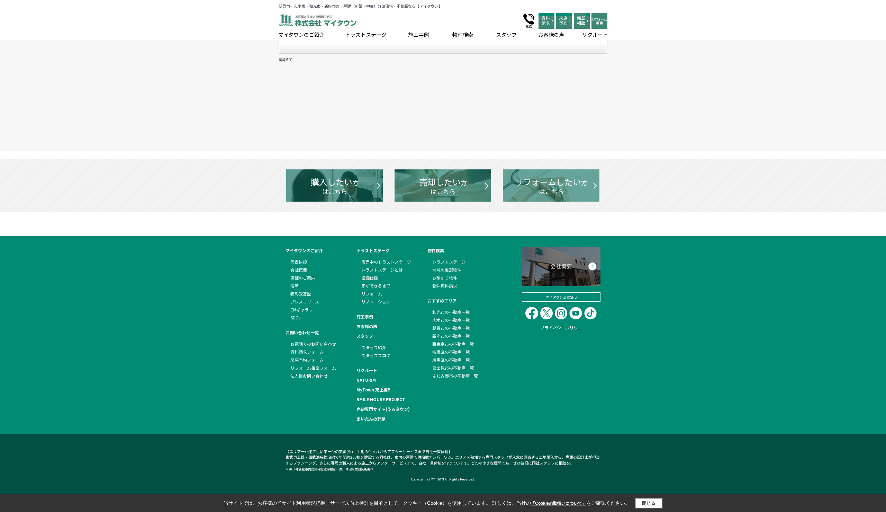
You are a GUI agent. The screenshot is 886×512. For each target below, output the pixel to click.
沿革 (294, 286)
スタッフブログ (375, 355)
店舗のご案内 (302, 278)
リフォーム (371, 294)
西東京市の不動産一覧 (453, 344)
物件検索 (462, 34)
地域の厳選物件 (446, 270)
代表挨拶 (298, 262)
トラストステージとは (382, 270)
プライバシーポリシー (561, 327)
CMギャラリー (303, 309)
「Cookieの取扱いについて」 (558, 503)
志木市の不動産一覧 (451, 320)
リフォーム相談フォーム (313, 368)
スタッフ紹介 (373, 347)
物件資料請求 (444, 286)
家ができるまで (375, 286)
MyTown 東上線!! (373, 389)
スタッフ (506, 34)
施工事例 (418, 34)
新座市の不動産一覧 (451, 336)
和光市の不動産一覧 (451, 312)
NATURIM (366, 380)
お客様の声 (551, 34)
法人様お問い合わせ (309, 376)
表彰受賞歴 (300, 294)
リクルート (595, 34)
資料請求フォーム (307, 352)
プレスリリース (304, 301)
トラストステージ (366, 34)
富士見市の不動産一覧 (453, 368)
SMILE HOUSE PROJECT (380, 399)
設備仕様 (369, 278)
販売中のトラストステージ (386, 262)
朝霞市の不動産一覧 (451, 328)
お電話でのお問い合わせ (313, 344)
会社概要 (298, 270)
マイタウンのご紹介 (301, 34)
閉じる (649, 503)
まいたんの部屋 (371, 419)
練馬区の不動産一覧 (451, 360)
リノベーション (375, 301)
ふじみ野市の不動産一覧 (455, 376)
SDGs (295, 317)
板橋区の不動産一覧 (451, 352)
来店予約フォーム (307, 360)
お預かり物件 (444, 278)
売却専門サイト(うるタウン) (383, 409)
